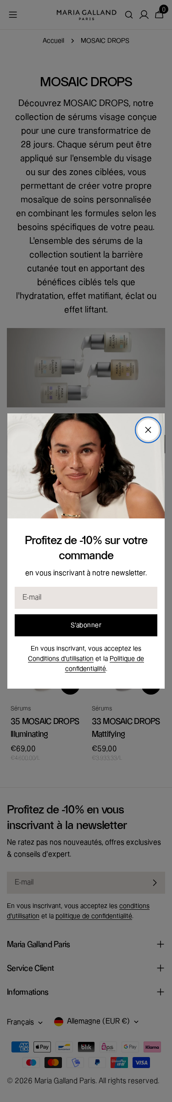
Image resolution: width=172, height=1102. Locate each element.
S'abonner (86, 625)
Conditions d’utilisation (61, 659)
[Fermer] (148, 430)
